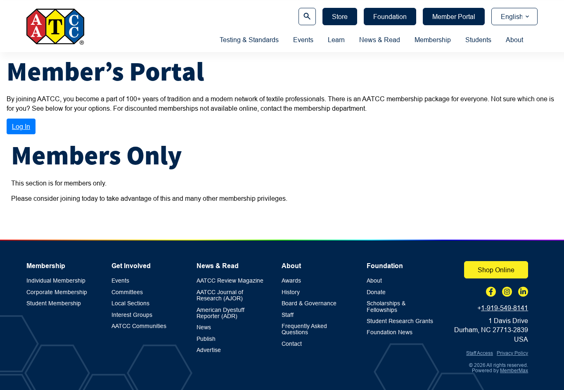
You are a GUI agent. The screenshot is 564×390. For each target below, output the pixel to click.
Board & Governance (309, 303)
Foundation (385, 266)
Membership (433, 39)
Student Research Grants (400, 321)
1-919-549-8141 (504, 308)
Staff (288, 315)
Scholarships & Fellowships (386, 306)
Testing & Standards (249, 39)
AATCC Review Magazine (230, 281)
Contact (292, 344)
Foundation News (389, 332)
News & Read (379, 39)
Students (478, 39)
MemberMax (514, 370)
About (514, 39)
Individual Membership (55, 281)
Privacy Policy (512, 353)
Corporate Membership (56, 292)
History (291, 292)
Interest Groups (131, 315)
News (204, 327)
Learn (336, 39)
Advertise (209, 350)
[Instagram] (507, 292)
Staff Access (479, 353)
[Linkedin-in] (523, 292)
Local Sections (130, 303)
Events (303, 39)
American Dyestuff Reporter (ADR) (220, 313)
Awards (291, 281)
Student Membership (53, 303)
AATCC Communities (138, 326)
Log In (21, 126)
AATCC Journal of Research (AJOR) (220, 295)
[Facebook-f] (491, 292)
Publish (206, 339)
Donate (376, 292)
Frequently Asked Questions (304, 329)
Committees (127, 292)
